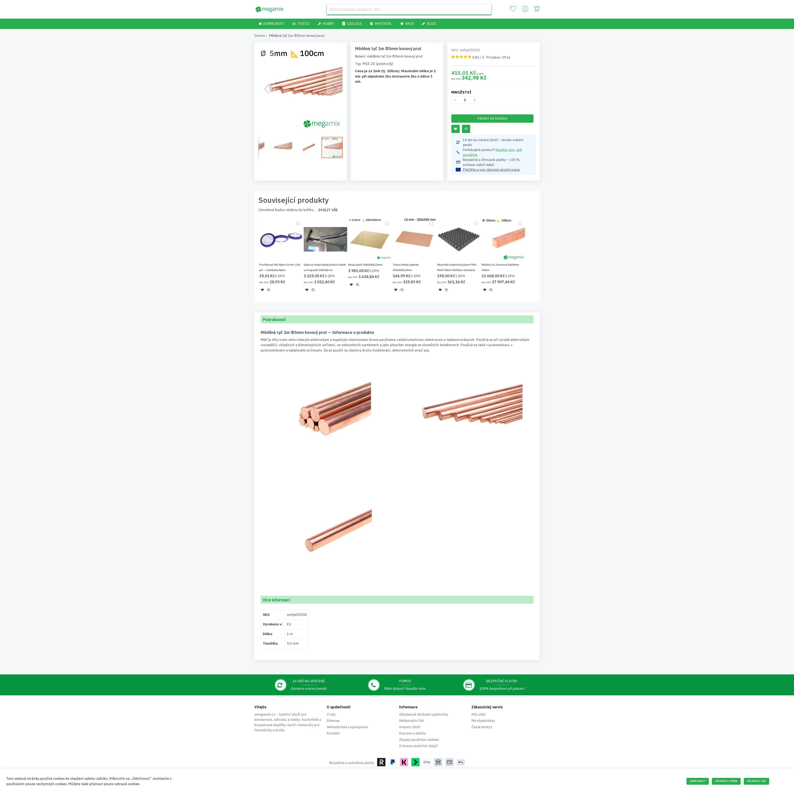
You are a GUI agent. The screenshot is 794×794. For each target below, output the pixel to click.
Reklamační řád (411, 720)
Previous (253, 257)
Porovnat (466, 129)
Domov (259, 35)
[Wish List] (513, 9)
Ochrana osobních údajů (418, 746)
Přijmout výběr (726, 781)
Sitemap (333, 720)
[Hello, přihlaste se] (525, 10)
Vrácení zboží (409, 727)
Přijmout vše (756, 781)
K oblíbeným (455, 129)
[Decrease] (455, 100)
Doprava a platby (412, 733)
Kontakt (333, 733)
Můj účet (478, 714)
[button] (266, 89)
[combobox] (409, 9)
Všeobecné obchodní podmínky (423, 714)
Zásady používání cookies (419, 739)
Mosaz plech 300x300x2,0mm (365, 264)
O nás (331, 714)
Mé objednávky (483, 720)
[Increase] (474, 100)
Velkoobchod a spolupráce (347, 727)
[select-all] (328, 210)
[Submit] (486, 9)
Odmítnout (698, 781)
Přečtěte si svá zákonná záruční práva (491, 170)
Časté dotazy (481, 727)
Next (541, 257)
